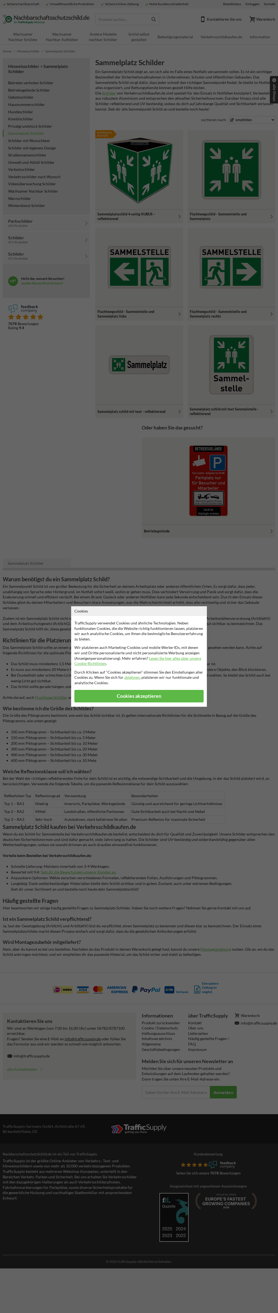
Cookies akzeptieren (139, 696)
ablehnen (132, 677)
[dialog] (139, 656)
